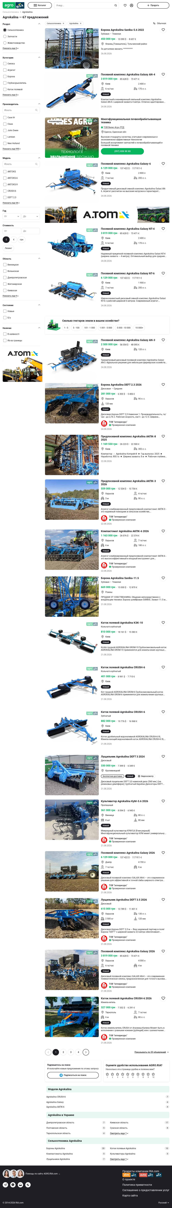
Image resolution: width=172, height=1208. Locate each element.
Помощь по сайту (43, 1173)
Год (4, 211)
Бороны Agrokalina (75, 1148)
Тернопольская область (75, 1133)
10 (153, 1077)
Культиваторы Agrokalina (139, 1153)
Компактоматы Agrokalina (75, 1153)
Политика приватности (137, 1184)
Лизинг (8, 248)
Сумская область (139, 1128)
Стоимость (8, 225)
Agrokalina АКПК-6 (107, 1107)
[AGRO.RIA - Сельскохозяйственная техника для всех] (15, 5)
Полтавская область (75, 1128)
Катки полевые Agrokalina (139, 1148)
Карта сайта (130, 1195)
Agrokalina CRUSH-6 (107, 1097)
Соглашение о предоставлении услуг (145, 1190)
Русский (162, 1202)
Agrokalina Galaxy (107, 1102)
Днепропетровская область (75, 1122)
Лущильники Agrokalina (75, 1159)
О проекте (128, 1179)
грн (21, 239)
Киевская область (139, 1122)
